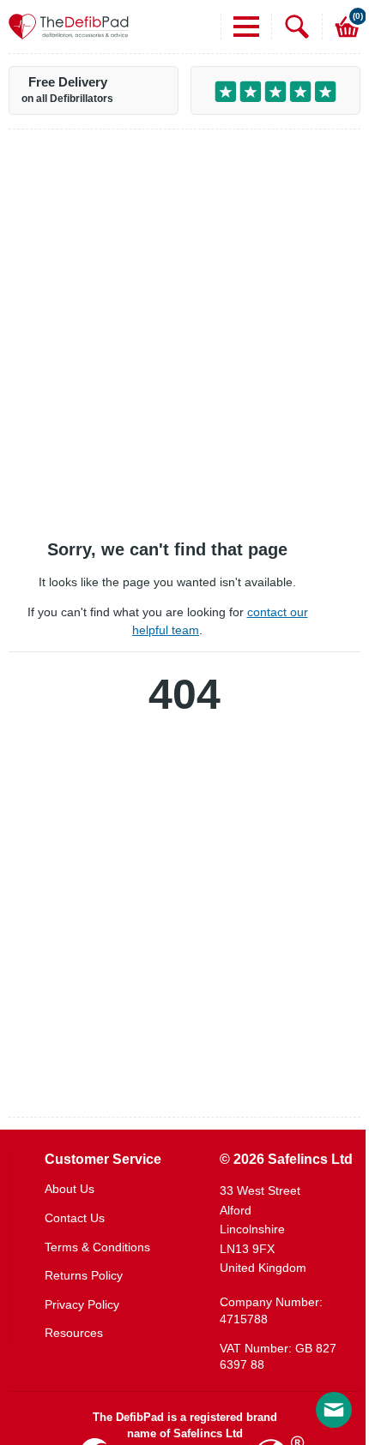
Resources (74, 1333)
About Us (69, 1189)
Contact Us (75, 1218)
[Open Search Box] (290, 26)
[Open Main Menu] (240, 26)
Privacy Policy (82, 1304)
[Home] (69, 26)
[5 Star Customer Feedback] (275, 90)
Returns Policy (84, 1275)
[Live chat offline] (334, 1410)
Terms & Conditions (97, 1247)
